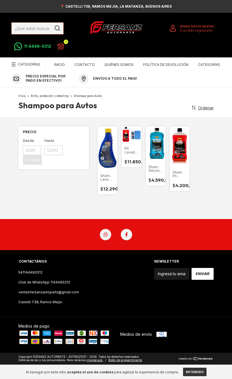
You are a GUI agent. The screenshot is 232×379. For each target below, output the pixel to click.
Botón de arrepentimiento (125, 360)
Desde (28, 140)
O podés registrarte (196, 30)
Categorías (29, 64)
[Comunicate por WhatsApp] (32, 46)
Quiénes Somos (119, 64)
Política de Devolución (165, 64)
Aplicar (32, 160)
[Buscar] (57, 28)
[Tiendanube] (196, 359)
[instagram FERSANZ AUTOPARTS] (105, 234)
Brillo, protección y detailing (50, 96)
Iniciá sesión (202, 26)
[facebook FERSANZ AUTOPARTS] (126, 234)
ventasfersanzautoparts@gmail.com (48, 292)
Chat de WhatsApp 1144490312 (44, 282)
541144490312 (30, 272)
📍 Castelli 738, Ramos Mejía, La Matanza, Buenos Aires (116, 6)
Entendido (195, 372)
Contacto (84, 64)
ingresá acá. (95, 360)
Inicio (59, 64)
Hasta (49, 140)
